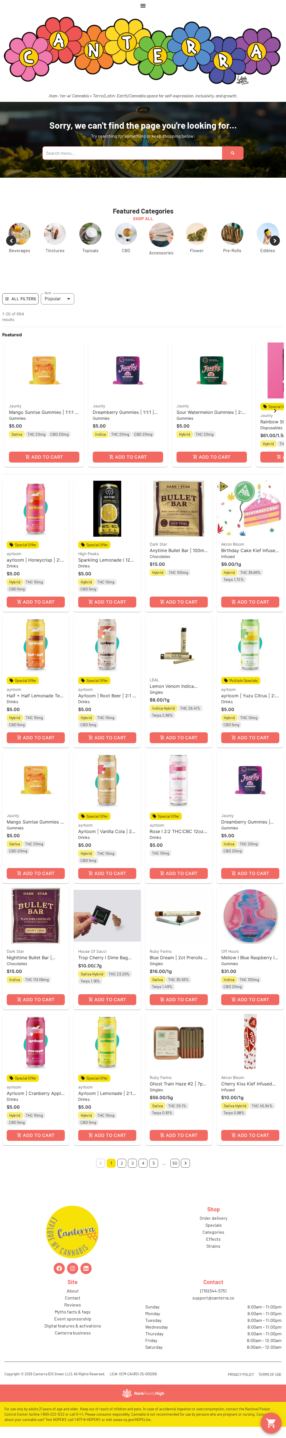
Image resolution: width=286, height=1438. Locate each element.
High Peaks (88, 553)
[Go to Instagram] (72, 1268)
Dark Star (158, 544)
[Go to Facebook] (59, 1268)
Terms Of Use (270, 1374)
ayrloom (14, 553)
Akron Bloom (232, 544)
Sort (48, 293)
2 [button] (122, 1163)
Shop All (143, 218)
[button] (44, 405)
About (73, 1290)
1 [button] (111, 1163)
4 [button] (143, 1163)
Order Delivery (213, 1218)
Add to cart (47, 457)
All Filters (23, 298)
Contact (72, 1297)
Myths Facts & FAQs (72, 1311)
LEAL (154, 679)
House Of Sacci (92, 951)
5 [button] (153, 1163)
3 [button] (132, 1163)
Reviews (72, 1304)
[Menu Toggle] (143, 5)
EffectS (213, 1239)
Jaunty (15, 406)
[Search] (232, 153)
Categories (213, 1232)
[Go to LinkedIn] (86, 1268)
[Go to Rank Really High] (143, 1393)
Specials (213, 1225)
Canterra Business (73, 1332)
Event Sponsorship (72, 1318)
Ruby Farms (160, 951)
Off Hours (230, 951)
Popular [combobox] (53, 298)
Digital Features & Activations (72, 1325)
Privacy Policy (241, 1374)
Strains (213, 1246)
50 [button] (174, 1163)
